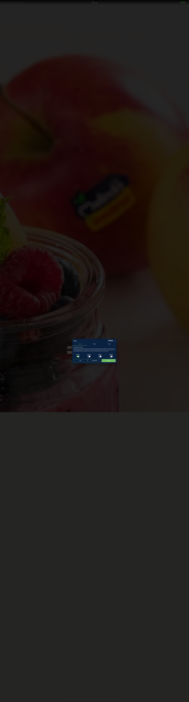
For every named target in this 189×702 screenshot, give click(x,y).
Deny (80, 360)
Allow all (108, 360)
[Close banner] (115, 340)
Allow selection (94, 360)
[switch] (89, 356)
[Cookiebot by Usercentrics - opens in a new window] (108, 340)
